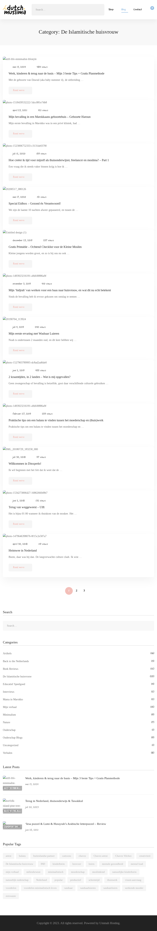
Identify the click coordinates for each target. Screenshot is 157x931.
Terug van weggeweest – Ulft (26, 507)
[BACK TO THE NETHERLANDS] (12, 778)
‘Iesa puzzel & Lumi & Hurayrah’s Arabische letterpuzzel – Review (65, 823)
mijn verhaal (12, 871)
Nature (78, 722)
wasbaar (68, 888)
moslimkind (98, 871)
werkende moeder (134, 888)
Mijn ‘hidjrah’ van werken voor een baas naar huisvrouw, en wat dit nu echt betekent (60, 290)
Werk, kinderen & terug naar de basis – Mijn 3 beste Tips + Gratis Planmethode (56, 73)
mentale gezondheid (112, 863)
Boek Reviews (78, 668)
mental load (137, 863)
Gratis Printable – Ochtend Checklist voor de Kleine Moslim (45, 246)
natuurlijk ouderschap (17, 879)
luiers (91, 863)
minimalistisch (55, 871)
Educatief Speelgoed (78, 684)
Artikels (78, 653)
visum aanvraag (133, 879)
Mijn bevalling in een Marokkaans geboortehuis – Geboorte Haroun (50, 116)
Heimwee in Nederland (23, 550)
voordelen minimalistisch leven (40, 888)
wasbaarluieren (88, 888)
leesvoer (76, 863)
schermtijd (94, 879)
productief (75, 879)
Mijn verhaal (78, 707)
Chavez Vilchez (123, 855)
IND (43, 863)
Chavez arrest (101, 855)
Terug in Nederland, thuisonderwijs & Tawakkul (54, 800)
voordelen (11, 888)
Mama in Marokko (78, 699)
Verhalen (78, 752)
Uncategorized (78, 745)
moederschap (78, 871)
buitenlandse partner (44, 855)
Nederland (41, 879)
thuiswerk (112, 879)
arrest (8, 855)
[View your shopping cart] (151, 10)
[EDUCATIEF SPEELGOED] (12, 823)
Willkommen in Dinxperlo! (25, 463)
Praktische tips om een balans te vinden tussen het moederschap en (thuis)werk (56, 420)
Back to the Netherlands (78, 661)
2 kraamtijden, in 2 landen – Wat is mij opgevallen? (39, 377)
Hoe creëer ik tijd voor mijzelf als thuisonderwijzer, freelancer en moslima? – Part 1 (59, 160)
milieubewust (33, 871)
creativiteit (144, 855)
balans (22, 855)
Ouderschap (78, 730)
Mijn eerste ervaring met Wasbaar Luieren (34, 333)
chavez (82, 855)
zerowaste (11, 896)
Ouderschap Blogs (78, 737)
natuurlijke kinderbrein (124, 871)
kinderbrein (59, 863)
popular (59, 879)
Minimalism (78, 714)
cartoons (66, 855)
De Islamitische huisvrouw (78, 676)
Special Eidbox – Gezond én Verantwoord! (35, 203)
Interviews (78, 691)
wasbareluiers (110, 888)
